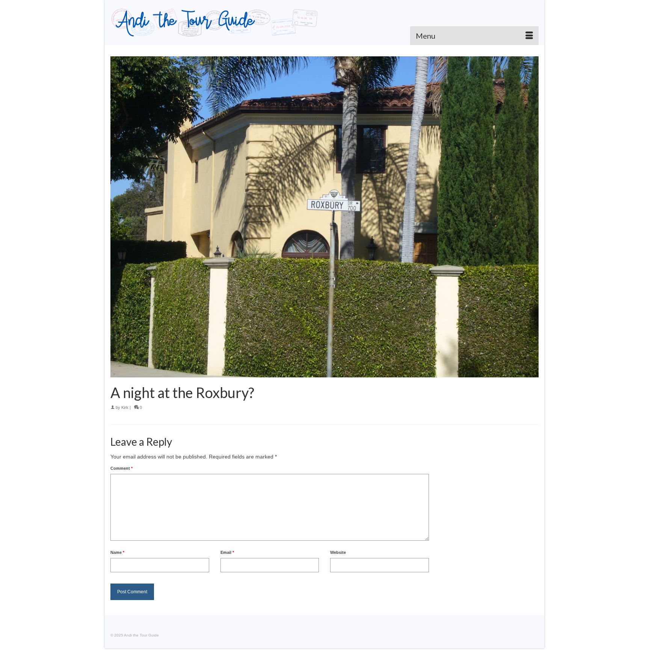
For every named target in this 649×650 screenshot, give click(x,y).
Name (117, 552)
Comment (121, 468)
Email (227, 552)
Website (338, 552)
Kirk (124, 407)
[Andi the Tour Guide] (214, 22)
